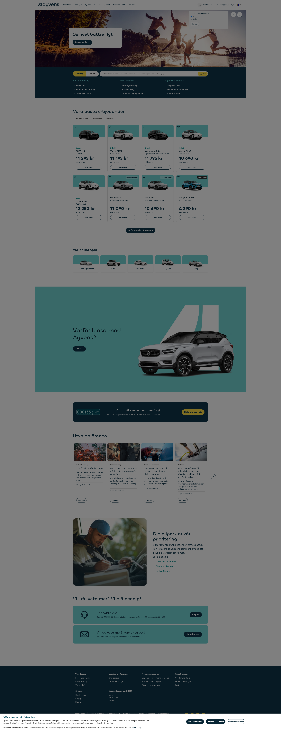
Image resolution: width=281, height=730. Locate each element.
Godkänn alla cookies (215, 722)
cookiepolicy (136, 728)
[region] (140, 722)
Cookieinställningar (236, 722)
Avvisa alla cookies (195, 722)
